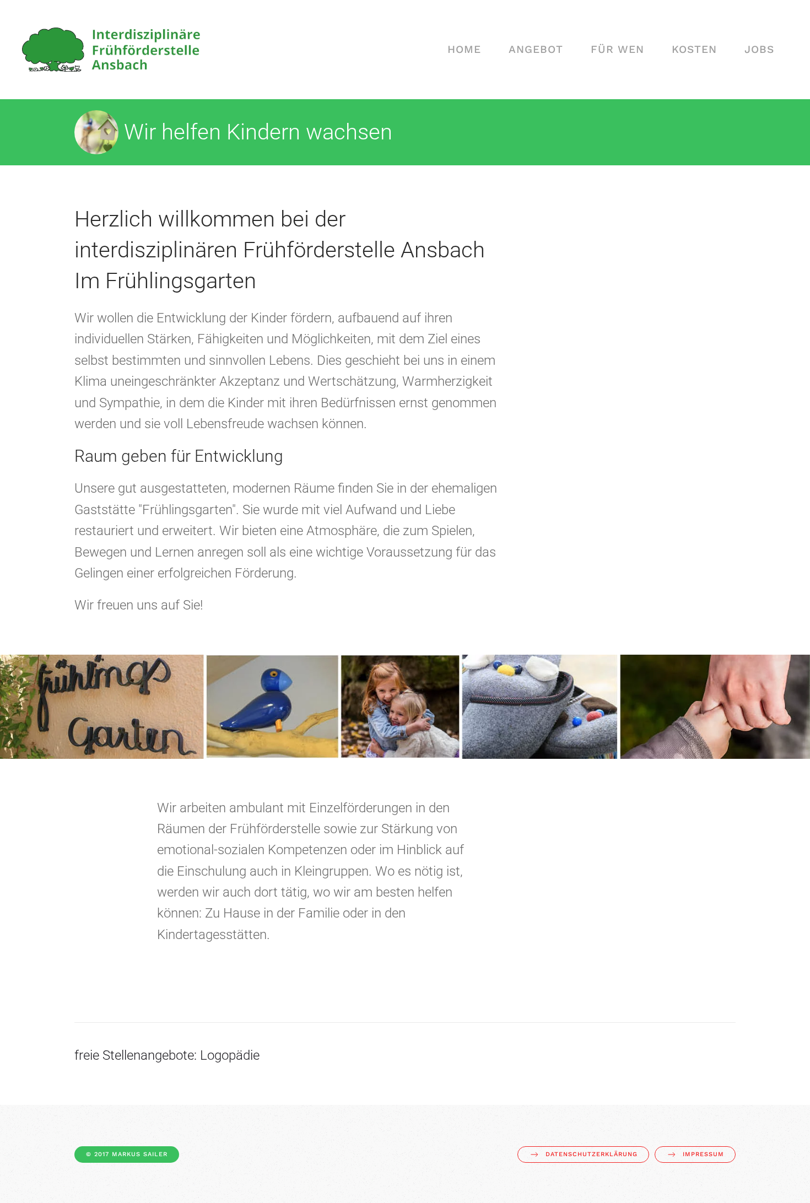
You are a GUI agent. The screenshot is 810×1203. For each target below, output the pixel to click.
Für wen (617, 49)
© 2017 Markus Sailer (127, 1154)
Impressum (703, 1154)
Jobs (759, 49)
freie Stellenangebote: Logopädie (167, 1055)
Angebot (536, 49)
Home (464, 49)
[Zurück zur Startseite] (111, 49)
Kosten (694, 49)
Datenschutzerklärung (592, 1154)
